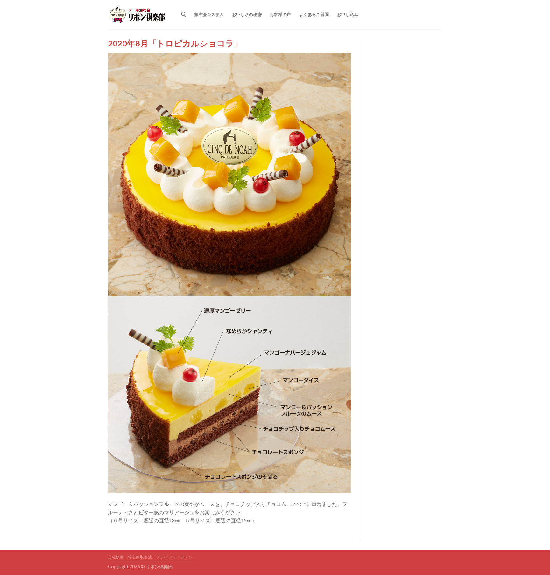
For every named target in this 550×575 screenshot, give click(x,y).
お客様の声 (280, 14)
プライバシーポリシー (176, 557)
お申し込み (347, 14)
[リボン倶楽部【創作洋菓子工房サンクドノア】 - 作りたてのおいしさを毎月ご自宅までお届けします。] (140, 14)
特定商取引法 (140, 557)
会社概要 (116, 557)
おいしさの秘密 (247, 14)
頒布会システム (209, 14)
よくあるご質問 (314, 14)
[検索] (183, 14)
